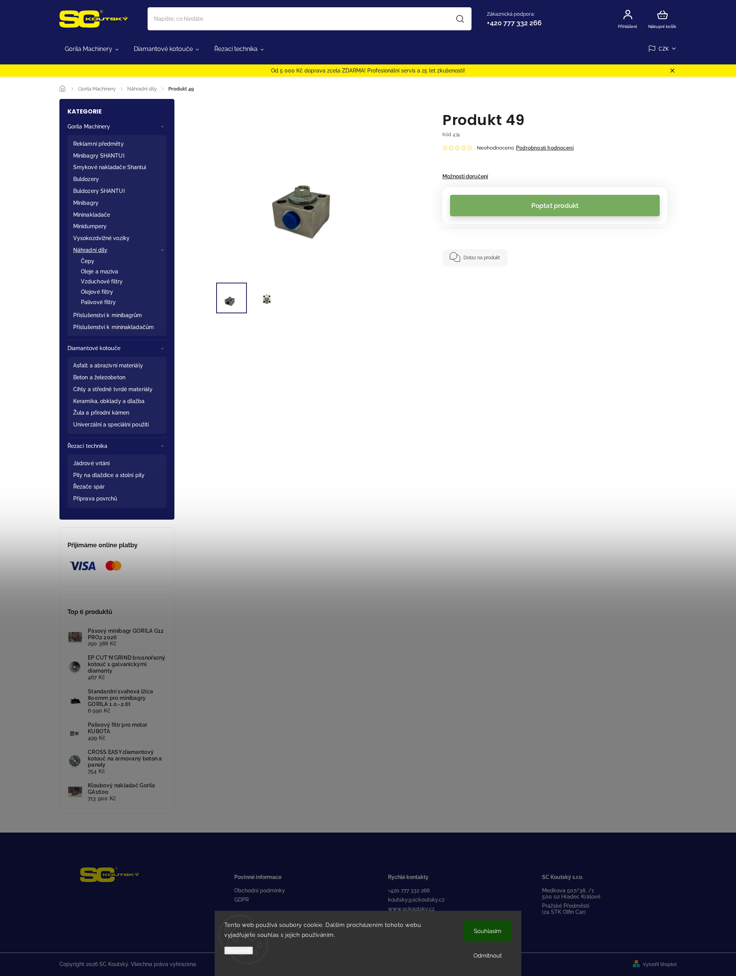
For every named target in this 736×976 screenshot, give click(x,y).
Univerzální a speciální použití (111, 424)
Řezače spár (89, 487)
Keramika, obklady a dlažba (109, 401)
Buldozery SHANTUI (99, 191)
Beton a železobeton (99, 377)
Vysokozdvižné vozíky (101, 238)
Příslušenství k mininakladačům (113, 327)
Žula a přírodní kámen (101, 413)
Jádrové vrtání (91, 463)
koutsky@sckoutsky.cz (416, 900)
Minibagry (86, 203)
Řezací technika (87, 446)
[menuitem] (91, 49)
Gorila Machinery (88, 126)
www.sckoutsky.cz (411, 909)
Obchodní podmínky (259, 890)
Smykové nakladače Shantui (109, 167)
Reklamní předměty (98, 144)
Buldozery (86, 179)
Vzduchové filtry (102, 281)
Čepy (87, 261)
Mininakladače (91, 215)
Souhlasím (487, 931)
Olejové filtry (97, 292)
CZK (664, 49)
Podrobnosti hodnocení (545, 147)
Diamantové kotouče (93, 348)
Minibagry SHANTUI (99, 156)
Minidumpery (90, 226)
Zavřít (636, 281)
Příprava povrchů (95, 498)
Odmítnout (487, 955)
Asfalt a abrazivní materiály (108, 365)
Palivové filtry (98, 302)
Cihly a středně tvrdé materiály (113, 389)
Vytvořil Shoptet (660, 964)
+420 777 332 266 (409, 890)
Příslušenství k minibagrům (107, 315)
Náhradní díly (90, 250)
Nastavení (238, 950)
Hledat (460, 18)
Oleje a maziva (99, 271)
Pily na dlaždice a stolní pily (109, 475)
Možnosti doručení (465, 176)
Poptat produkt (555, 205)
